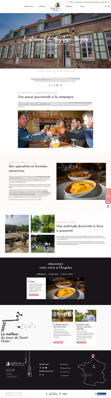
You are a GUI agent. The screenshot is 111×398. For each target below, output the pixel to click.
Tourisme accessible (9, 392)
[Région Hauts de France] (100, 393)
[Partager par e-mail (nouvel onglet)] (57, 85)
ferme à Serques (82, 236)
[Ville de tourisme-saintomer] (60, 393)
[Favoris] (106, 7)
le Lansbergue (82, 243)
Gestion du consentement (10, 394)
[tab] (41, 274)
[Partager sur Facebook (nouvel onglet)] (49, 85)
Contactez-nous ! (12, 376)
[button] (109, 6)
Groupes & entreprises (92, 2)
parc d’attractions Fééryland (75, 237)
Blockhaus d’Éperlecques (61, 237)
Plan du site (20, 394)
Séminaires (65, 375)
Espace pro (103, 2)
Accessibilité (79, 2)
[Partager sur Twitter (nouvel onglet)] (52, 85)
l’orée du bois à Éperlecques (68, 244)
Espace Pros (66, 372)
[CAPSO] (46, 393)
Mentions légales (19, 392)
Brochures (65, 364)
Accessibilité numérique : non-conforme (13, 395)
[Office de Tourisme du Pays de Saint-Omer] (56, 6)
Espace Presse (66, 368)
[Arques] (65, 393)
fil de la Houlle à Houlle (100, 243)
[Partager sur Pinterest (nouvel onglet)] (54, 85)
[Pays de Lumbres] (53, 393)
